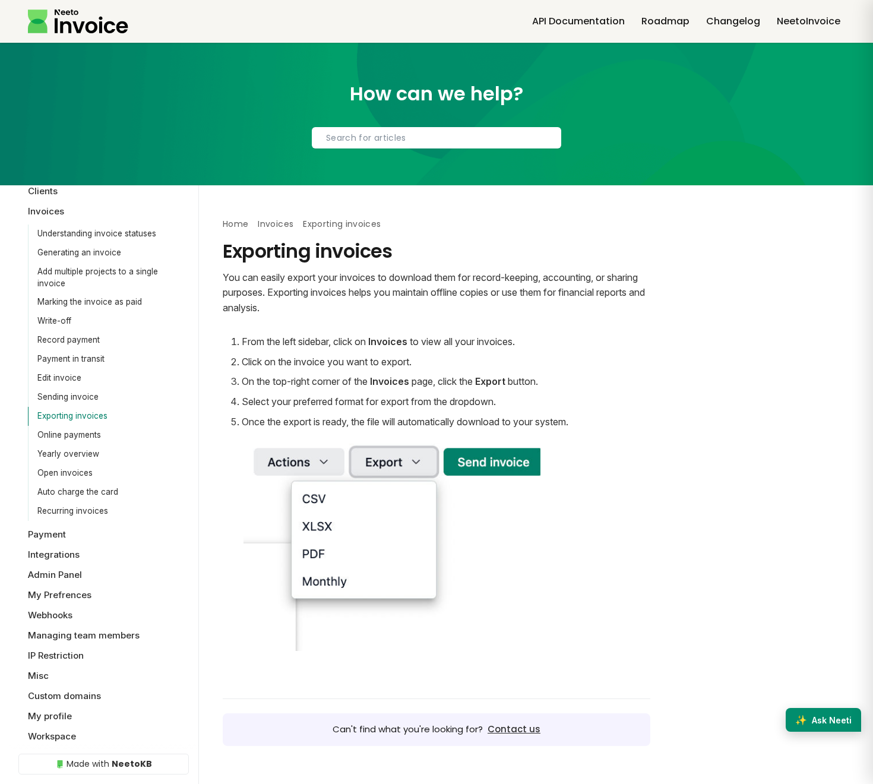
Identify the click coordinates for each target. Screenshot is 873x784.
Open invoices (65, 473)
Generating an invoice (79, 252)
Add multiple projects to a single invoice (97, 277)
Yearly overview (68, 454)
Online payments (69, 435)
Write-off (54, 320)
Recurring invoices (72, 511)
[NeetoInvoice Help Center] (78, 21)
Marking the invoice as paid (89, 301)
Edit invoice (59, 377)
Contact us (514, 729)
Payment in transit (71, 358)
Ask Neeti (823, 720)
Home (235, 224)
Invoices (275, 224)
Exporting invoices (72, 416)
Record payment (68, 339)
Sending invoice (68, 397)
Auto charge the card (77, 492)
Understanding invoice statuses (96, 233)
